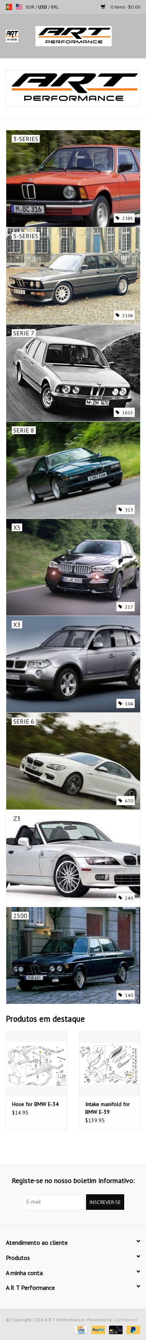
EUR (30, 7)
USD (43, 7)
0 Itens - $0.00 (124, 7)
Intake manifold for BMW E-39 (107, 1108)
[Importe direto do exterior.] (73, 88)
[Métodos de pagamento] (79, 1329)
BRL (55, 7)
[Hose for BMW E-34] (36, 1063)
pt (9, 7)
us (19, 7)
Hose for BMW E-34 (35, 1104)
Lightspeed (125, 1320)
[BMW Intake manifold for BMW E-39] (110, 1063)
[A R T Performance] (85, 35)
